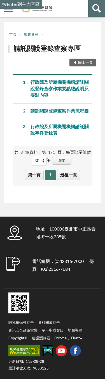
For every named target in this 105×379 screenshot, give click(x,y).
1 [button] (50, 175)
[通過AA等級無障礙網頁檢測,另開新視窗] (24, 352)
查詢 (96, 8)
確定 (62, 160)
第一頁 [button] (34, 175)
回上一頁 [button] (85, 62)
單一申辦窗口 (53, 330)
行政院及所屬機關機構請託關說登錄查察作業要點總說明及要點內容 (60, 88)
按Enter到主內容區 (21, 4)
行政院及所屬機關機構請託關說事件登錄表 (60, 129)
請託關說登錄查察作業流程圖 (60, 111)
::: (8, 26)
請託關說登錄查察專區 (47, 48)
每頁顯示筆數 (78, 152)
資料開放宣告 (49, 323)
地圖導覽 (75, 330)
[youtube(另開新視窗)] (61, 352)
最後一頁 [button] (68, 175)
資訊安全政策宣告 (23, 330)
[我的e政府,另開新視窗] (48, 352)
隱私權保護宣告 (21, 323)
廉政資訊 (31, 35)
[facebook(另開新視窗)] (75, 352)
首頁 (13, 35)
